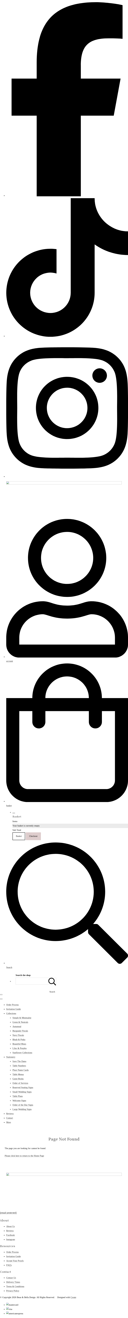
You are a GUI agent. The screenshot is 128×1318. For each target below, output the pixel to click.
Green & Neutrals (20, 1022)
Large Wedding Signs (22, 1109)
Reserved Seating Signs (22, 1087)
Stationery (10, 1057)
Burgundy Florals (20, 1031)
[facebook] (67, 195)
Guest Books (18, 1079)
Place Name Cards (20, 1070)
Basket (19, 836)
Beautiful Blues (19, 1044)
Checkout (33, 836)
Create (73, 1297)
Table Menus (18, 1074)
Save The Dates (19, 1061)
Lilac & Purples (19, 1048)
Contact (9, 1118)
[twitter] (67, 335)
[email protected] (8, 1212)
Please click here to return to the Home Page (24, 1156)
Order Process (12, 1005)
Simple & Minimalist (21, 1018)
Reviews (10, 1114)
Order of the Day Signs (22, 1105)
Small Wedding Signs (22, 1092)
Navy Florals (18, 1035)
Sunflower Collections (22, 1053)
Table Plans (17, 1096)
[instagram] (67, 476)
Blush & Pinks (18, 1039)
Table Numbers (19, 1066)
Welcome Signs (19, 1100)
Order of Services (20, 1083)
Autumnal (16, 1026)
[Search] (52, 981)
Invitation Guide (13, 1009)
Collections (11, 1013)
